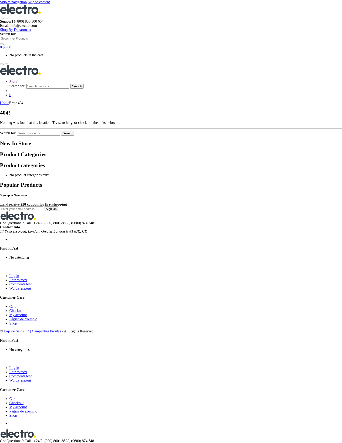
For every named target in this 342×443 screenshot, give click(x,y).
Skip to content (39, 2)
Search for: (8, 34)
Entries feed (18, 280)
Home (4, 103)
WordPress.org (20, 288)
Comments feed (20, 284)
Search (14, 82)
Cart (12, 306)
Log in (14, 276)
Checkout (16, 311)
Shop (13, 323)
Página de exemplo (23, 319)
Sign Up (51, 209)
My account (18, 315)
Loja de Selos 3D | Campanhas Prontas (32, 331)
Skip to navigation (13, 2)
